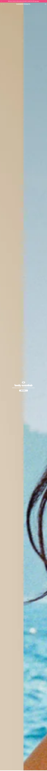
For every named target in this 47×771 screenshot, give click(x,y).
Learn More (31, 1)
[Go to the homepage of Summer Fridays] (23, 4)
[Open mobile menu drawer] (1, 4)
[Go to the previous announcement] (1, 1)
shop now (23, 390)
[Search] (4, 4)
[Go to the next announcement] (45, 1)
